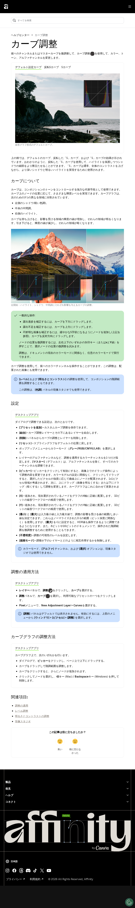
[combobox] (70, 20)
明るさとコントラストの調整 (32, 716)
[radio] (60, 746)
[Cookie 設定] (129, 902)
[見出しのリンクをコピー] (8, 181)
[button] (12, 861)
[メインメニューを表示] (129, 6)
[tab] (28, 67)
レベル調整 (21, 711)
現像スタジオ (23, 721)
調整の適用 (21, 705)
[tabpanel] (67, 110)
